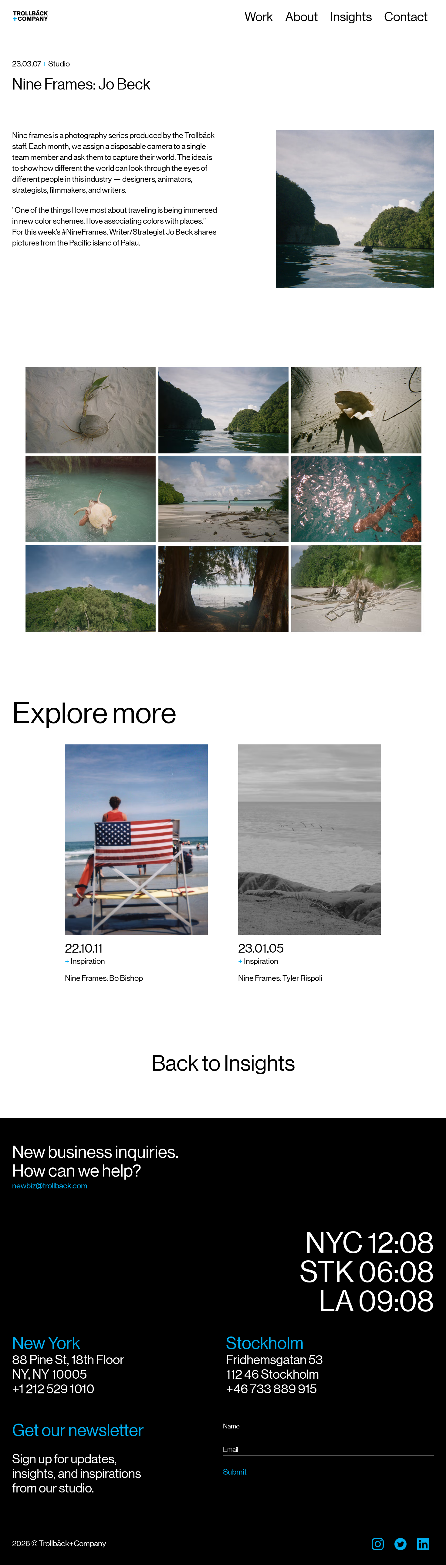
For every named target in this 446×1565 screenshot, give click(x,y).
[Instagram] (378, 1544)
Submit (235, 1471)
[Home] (30, 17)
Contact (406, 17)
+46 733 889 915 (271, 1389)
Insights (351, 17)
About (301, 17)
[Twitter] (400, 1544)
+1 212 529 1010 (53, 1389)
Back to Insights (223, 1063)
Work (259, 17)
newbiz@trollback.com (49, 1185)
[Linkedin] (423, 1544)
